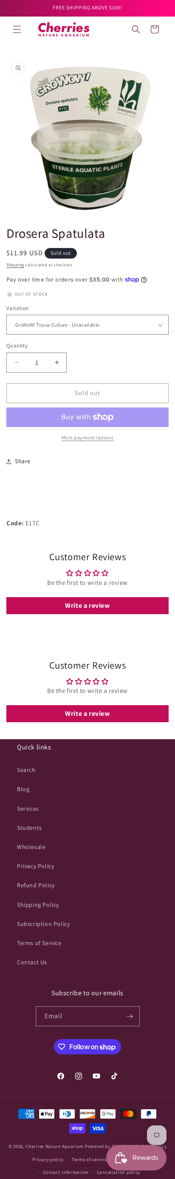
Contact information (66, 1172)
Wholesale (31, 847)
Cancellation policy (118, 1172)
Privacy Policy (35, 866)
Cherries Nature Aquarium (54, 1146)
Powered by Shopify (107, 1146)
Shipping (15, 265)
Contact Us (32, 962)
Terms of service (89, 1159)
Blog (23, 789)
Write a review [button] (87, 605)
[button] (17, 29)
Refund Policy (36, 885)
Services (28, 808)
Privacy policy (48, 1159)
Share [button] (23, 461)
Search (26, 770)
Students (29, 828)
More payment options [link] (88, 437)
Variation (17, 308)
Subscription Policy (43, 924)
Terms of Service (39, 943)
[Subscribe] (130, 1016)
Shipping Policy (38, 904)
